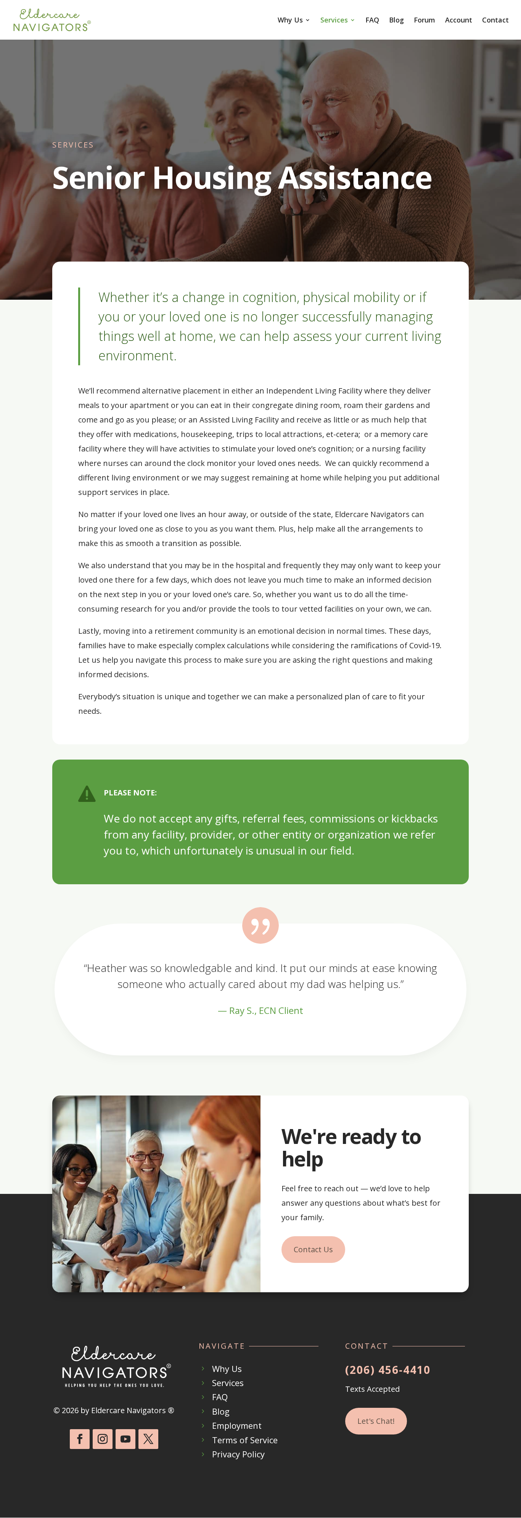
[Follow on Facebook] (80, 1439)
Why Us (290, 20)
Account (458, 20)
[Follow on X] (148, 1439)
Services (334, 20)
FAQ (372, 20)
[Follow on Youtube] (125, 1439)
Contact (495, 20)
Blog (396, 20)
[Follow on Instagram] (103, 1439)
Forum (424, 20)
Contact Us (313, 1249)
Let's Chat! (376, 1421)
